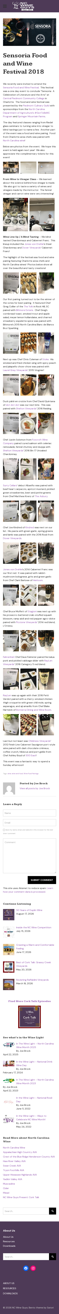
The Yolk (28, 306)
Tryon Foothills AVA (13, 1170)
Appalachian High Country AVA (20, 1152)
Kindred (29, 527)
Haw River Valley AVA (14, 1161)
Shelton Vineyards (26, 408)
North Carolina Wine (14, 1147)
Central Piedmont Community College (23, 98)
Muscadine (9, 1183)
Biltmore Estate (24, 310)
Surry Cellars (10, 485)
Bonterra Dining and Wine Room (33, 709)
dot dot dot (12, 404)
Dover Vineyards (31, 247)
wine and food (17, 774)
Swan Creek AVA (12, 1165)
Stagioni (32, 611)
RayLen (7, 695)
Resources (9, 1241)
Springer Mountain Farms (31, 116)
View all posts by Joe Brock (35, 788)
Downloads (9, 1245)
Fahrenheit (9, 657)
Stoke (45, 359)
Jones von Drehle (34, 244)
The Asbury (41, 496)
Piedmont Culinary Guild (36, 105)
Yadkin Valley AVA (12, 1179)
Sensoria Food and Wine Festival (21, 87)
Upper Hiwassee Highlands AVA (20, 1174)
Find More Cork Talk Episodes (29, 1001)
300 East (31, 755)
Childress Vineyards (40, 741)
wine (9, 774)
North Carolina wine (14, 140)
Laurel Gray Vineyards (15, 370)
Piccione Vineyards (26, 622)
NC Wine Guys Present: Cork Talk (21, 1197)
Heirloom (38, 580)
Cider (6, 1188)
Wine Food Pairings (31, 774)
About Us (8, 1236)
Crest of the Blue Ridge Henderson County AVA (29, 1156)
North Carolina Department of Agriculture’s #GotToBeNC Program (26, 113)
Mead (6, 1192)
